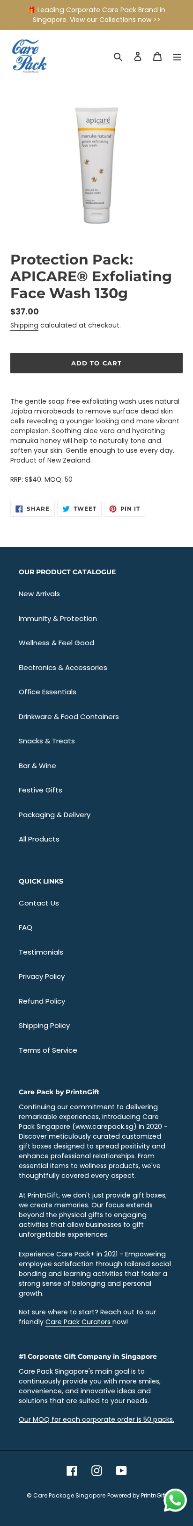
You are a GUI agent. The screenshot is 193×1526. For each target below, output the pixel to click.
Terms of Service (48, 1050)
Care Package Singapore (69, 1495)
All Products (39, 839)
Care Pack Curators (78, 1321)
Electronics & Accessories (63, 667)
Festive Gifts (40, 790)
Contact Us (39, 903)
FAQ (25, 927)
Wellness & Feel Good (56, 643)
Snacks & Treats (47, 741)
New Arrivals (39, 594)
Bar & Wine (37, 765)
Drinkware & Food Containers (69, 716)
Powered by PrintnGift (136, 1495)
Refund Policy (42, 1001)
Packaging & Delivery (54, 815)
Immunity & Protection (58, 618)
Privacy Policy (42, 976)
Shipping (24, 325)
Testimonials (41, 952)
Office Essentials (47, 692)
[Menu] (177, 56)
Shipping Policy (44, 1025)
